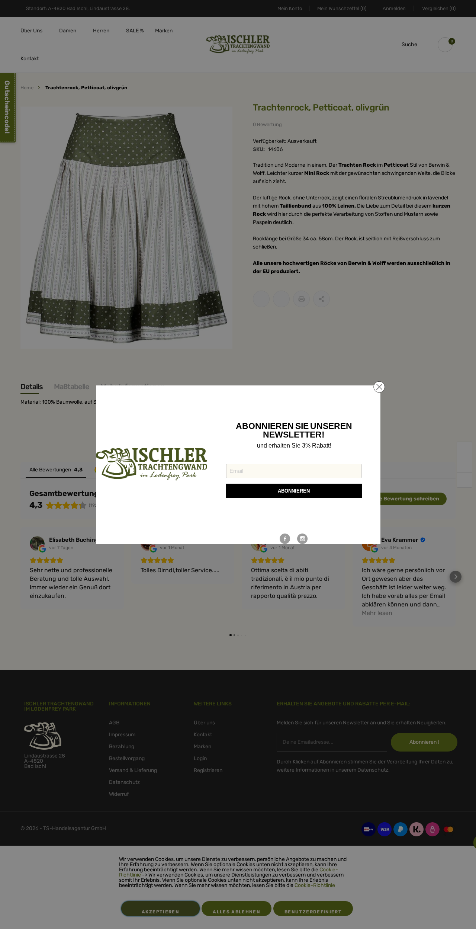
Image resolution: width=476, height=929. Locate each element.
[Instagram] (302, 539)
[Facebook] (285, 539)
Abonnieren (294, 491)
